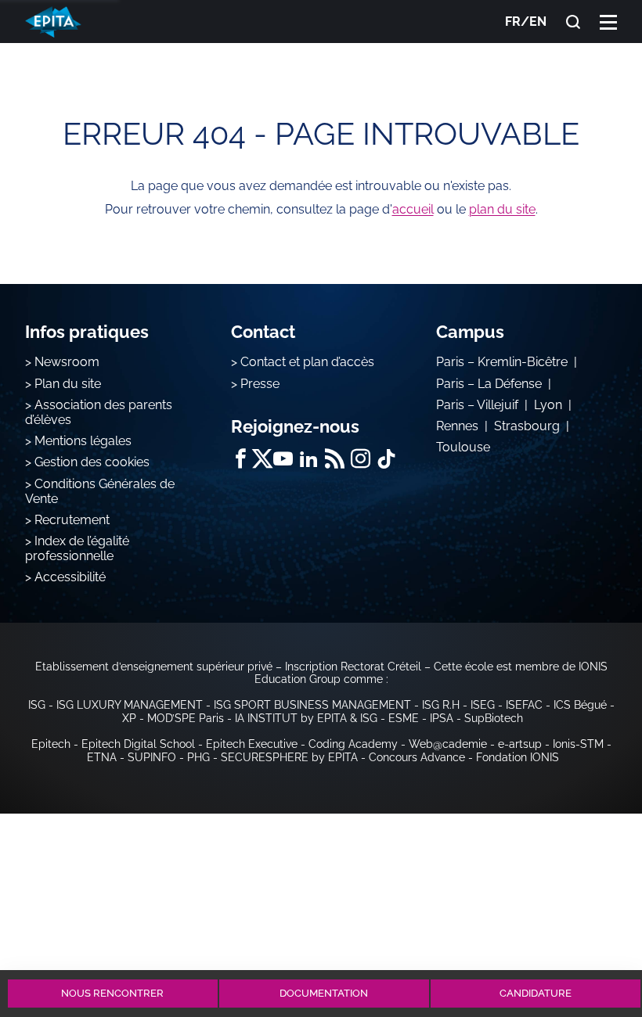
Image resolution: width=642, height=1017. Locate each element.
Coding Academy (353, 744)
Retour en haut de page (589, 936)
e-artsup (520, 744)
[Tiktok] (386, 459)
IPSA (441, 718)
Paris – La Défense (489, 383)
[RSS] (334, 459)
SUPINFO (152, 757)
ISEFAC (524, 705)
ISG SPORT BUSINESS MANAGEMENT (312, 705)
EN (537, 21)
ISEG (483, 705)
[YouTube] (283, 459)
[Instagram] (360, 459)
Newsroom (66, 361)
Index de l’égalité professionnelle (77, 548)
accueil (413, 209)
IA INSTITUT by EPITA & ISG (306, 718)
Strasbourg (527, 426)
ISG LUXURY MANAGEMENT (129, 705)
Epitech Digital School (138, 744)
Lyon (548, 404)
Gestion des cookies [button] (92, 462)
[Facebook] (241, 459)
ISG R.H (441, 705)
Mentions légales (83, 440)
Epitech (50, 744)
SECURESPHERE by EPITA (289, 757)
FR (513, 21)
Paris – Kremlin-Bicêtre (502, 361)
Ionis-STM (578, 744)
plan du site (502, 209)
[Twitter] (262, 459)
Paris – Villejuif (477, 404)
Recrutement (72, 519)
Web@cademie (448, 744)
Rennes (457, 426)
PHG (198, 757)
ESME (403, 718)
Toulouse (463, 447)
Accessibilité (70, 577)
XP (129, 718)
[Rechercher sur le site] (573, 22)
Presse (260, 383)
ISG (36, 705)
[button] (608, 21)
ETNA (102, 757)
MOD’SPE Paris (185, 718)
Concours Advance (417, 757)
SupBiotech (493, 718)
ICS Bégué (580, 705)
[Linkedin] (309, 459)
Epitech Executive (252, 744)
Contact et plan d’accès (307, 361)
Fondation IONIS (517, 757)
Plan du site (67, 383)
